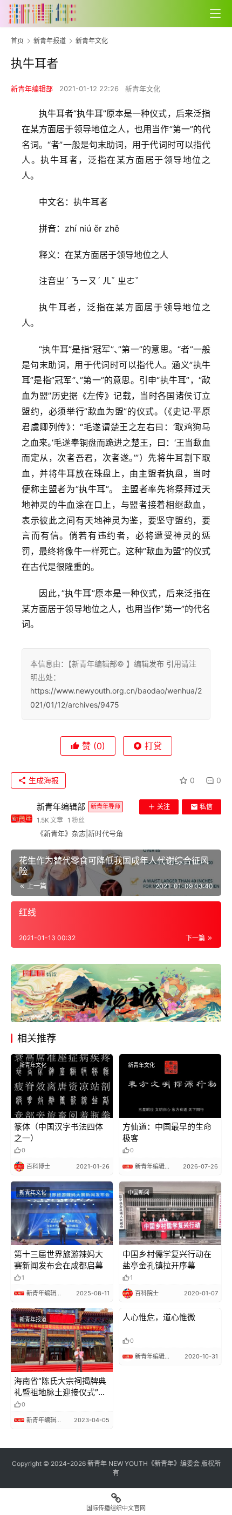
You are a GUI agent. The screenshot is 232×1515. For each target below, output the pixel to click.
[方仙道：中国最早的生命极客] (170, 1086)
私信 (206, 807)
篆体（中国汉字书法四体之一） (58, 1132)
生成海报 (42, 780)
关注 (163, 807)
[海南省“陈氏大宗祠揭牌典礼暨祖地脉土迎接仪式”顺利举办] (62, 1340)
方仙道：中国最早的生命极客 (166, 1132)
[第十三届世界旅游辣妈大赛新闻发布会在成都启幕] (62, 1213)
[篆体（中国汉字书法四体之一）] (62, 1086)
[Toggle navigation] (215, 13)
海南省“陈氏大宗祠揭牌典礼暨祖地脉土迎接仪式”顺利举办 (60, 1387)
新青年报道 (32, 1319)
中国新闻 (138, 1192)
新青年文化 (142, 88)
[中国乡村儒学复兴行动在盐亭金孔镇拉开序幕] (170, 1213)
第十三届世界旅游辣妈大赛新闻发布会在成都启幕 (58, 1260)
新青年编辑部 (32, 88)
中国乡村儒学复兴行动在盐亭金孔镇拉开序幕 (166, 1260)
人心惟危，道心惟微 (158, 1317)
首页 (17, 41)
